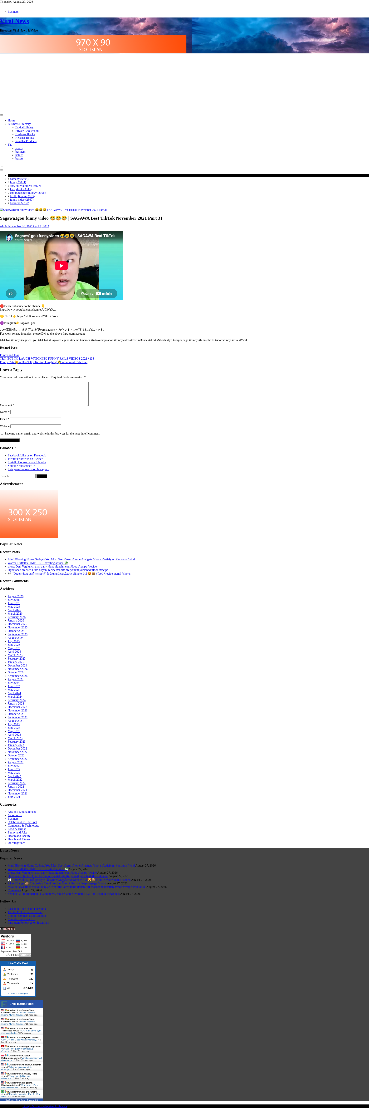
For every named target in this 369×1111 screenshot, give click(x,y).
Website (5, 426)
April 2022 (14, 776)
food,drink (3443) (21, 189)
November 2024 (17, 669)
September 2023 (17, 717)
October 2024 (16, 672)
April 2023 (14, 734)
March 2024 (15, 696)
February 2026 (17, 617)
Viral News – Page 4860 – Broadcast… (19, 1086)
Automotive (15, 815)
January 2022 (16, 786)
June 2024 (14, 686)
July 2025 (14, 641)
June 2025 (14, 644)
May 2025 (14, 648)
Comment (7, 405)
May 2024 (14, 689)
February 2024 (17, 700)
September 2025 (17, 634)
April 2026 (14, 610)
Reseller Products (26, 141)
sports (18, 148)
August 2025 (15, 637)
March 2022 (15, 779)
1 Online (12, 993)
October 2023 (16, 713)
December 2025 (17, 624)
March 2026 (15, 613)
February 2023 (17, 741)
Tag (10, 144)
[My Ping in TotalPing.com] (7, 929)
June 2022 (14, 769)
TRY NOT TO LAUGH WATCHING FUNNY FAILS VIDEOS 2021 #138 (47, 358)
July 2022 (14, 765)
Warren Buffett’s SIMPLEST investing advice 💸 (38, 563)
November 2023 (17, 710)
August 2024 (15, 679)
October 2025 (16, 630)
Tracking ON (22, 993)
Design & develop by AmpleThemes (44, 1106)
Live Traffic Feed (22, 1003)
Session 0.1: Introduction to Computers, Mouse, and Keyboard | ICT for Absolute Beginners (64, 893)
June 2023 (14, 727)
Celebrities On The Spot (22, 822)
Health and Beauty (19, 836)
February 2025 (17, 658)
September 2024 (17, 675)
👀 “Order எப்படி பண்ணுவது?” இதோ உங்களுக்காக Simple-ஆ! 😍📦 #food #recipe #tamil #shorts (69, 573)
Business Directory (19, 123)
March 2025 (15, 655)
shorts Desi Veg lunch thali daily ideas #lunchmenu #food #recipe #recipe (52, 566)
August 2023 (15, 720)
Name (5, 412)
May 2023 (14, 731)
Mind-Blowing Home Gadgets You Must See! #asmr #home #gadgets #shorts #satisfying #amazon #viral (71, 559)
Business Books (25, 134)
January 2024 (16, 703)
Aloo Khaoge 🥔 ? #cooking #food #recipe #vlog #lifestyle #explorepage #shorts (57, 883)
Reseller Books (24, 137)
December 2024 (17, 665)
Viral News (14, 20)
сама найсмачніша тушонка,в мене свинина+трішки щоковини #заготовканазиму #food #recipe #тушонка (76, 886)
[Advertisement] (184, 83)
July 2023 (14, 724)
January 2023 (16, 745)
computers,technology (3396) (28, 192)
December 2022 (17, 748)
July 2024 (14, 682)
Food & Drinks (17, 829)
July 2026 (14, 599)
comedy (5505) (19, 178)
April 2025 (14, 651)
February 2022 (17, 783)
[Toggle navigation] (1, 115)
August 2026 (15, 596)
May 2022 (14, 772)
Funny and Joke (9, 355)
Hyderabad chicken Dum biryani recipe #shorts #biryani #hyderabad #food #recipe (58, 570)
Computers (14, 890)
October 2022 (16, 755)
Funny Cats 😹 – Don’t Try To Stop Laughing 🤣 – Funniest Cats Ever (43, 362)
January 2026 (16, 620)
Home (11, 120)
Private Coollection (27, 130)
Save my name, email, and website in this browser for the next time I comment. (52, 433)
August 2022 (15, 762)
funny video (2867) (21, 199)
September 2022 (17, 758)
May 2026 (14, 606)
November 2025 (17, 627)
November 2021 (17, 793)
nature (19, 155)
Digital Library (24, 127)
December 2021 (17, 790)
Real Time (20, 1100)
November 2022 (17, 752)
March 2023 (15, 738)
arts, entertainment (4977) (25, 185)
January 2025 (16, 662)
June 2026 (14, 603)
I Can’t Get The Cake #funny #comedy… (20, 1038)
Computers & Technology (23, 825)
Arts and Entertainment (22, 811)
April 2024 (14, 693)
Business (13, 11)
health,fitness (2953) (22, 196)
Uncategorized (16, 842)
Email (4, 419)
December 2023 (17, 707)
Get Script (9, 1100)
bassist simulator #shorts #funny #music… (18, 1013)
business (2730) (19, 203)
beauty (19, 158)
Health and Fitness (19, 839)
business (20, 151)
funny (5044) (18, 182)
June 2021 (14, 797)
